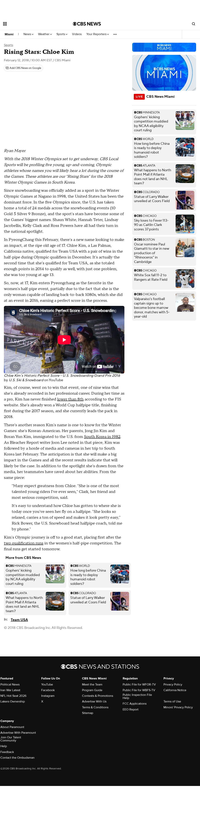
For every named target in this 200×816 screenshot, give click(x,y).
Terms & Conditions (95, 707)
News (27, 34)
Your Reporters (96, 34)
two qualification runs (23, 543)
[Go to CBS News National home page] (87, 24)
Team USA (19, 620)
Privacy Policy (172, 684)
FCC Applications (134, 703)
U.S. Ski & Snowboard (26, 380)
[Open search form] (193, 24)
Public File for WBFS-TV (139, 690)
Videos (77, 34)
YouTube (56, 380)
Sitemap (87, 713)
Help (3, 746)
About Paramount (12, 727)
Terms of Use (172, 701)
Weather (44, 34)
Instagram (47, 695)
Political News (10, 684)
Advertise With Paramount (18, 732)
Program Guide (92, 690)
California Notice (174, 690)
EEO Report (130, 709)
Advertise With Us (94, 701)
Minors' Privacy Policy (178, 707)
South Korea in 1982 (102, 436)
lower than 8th (70, 399)
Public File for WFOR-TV (139, 684)
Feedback (7, 752)
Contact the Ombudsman (17, 757)
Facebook (48, 690)
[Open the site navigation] (31, 24)
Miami (9, 34)
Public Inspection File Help (137, 696)
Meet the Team (92, 684)
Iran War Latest (10, 690)
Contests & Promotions (97, 695)
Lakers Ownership (12, 701)
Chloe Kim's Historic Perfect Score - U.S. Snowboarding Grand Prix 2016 (62, 375)
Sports (61, 34)
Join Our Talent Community (10, 739)
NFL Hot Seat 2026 (13, 695)
